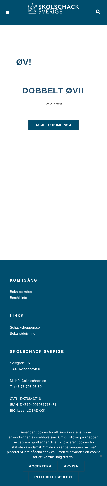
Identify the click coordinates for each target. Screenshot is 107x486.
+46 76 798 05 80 (28, 387)
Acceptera (40, 466)
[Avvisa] (100, 455)
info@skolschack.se (30, 381)
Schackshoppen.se (25, 327)
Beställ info (18, 297)
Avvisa (71, 466)
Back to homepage (54, 125)
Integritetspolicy (53, 477)
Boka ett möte (21, 292)
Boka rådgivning (22, 333)
